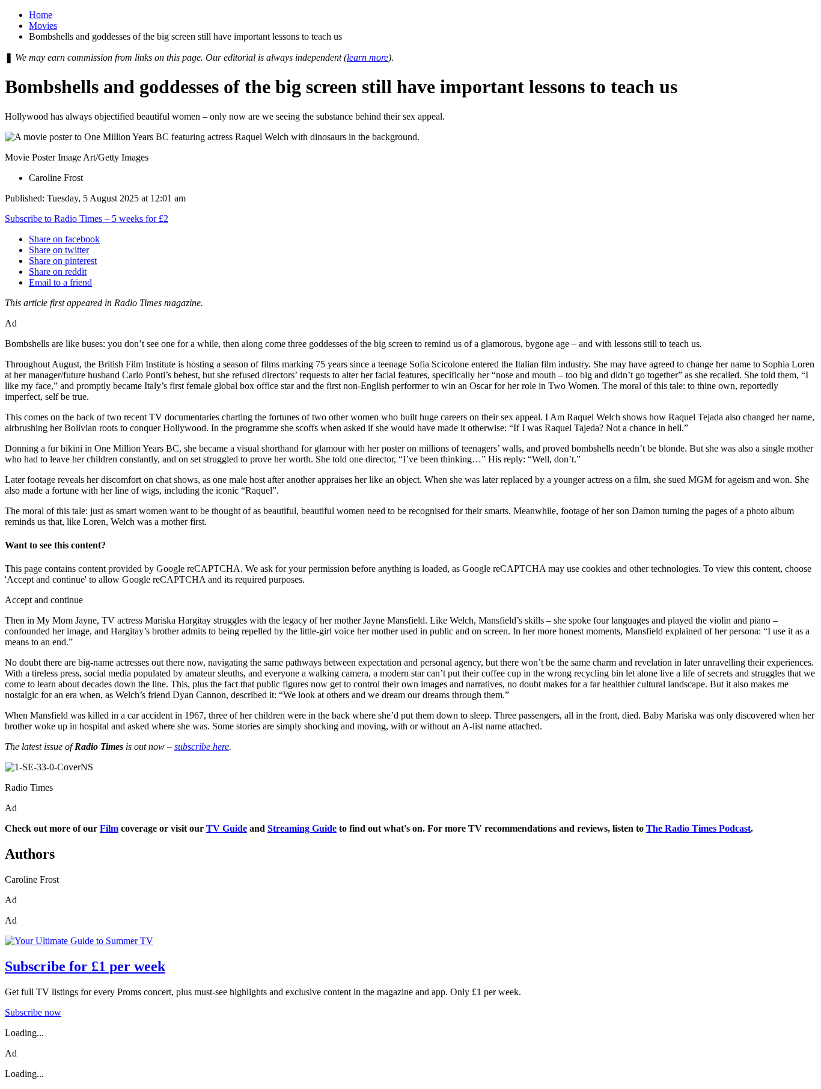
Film (109, 828)
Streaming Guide (302, 828)
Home (40, 15)
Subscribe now (33, 1012)
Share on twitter (59, 250)
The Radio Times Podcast (698, 828)
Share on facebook (64, 239)
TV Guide (226, 828)
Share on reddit (58, 271)
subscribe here (201, 746)
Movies (43, 25)
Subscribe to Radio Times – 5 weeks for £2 (86, 218)
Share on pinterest (63, 261)
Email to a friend (60, 282)
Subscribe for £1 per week (85, 966)
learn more (367, 57)
